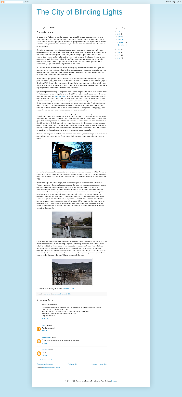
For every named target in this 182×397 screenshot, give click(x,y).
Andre (44, 325)
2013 (119, 31)
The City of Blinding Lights (79, 12)
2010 (119, 34)
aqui (56, 96)
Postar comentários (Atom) (51, 368)
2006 (119, 58)
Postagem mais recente (45, 364)
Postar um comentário (47, 360)
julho (120, 37)
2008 (119, 52)
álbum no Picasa (69, 289)
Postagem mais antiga (98, 364)
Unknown (45, 350)
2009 (119, 49)
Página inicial (72, 364)
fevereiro (121, 42)
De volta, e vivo (123, 45)
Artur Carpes (46, 337)
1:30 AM (45, 331)
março (120, 39)
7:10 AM (45, 343)
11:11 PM (45, 319)
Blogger (113, 381)
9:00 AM (45, 355)
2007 (119, 55)
